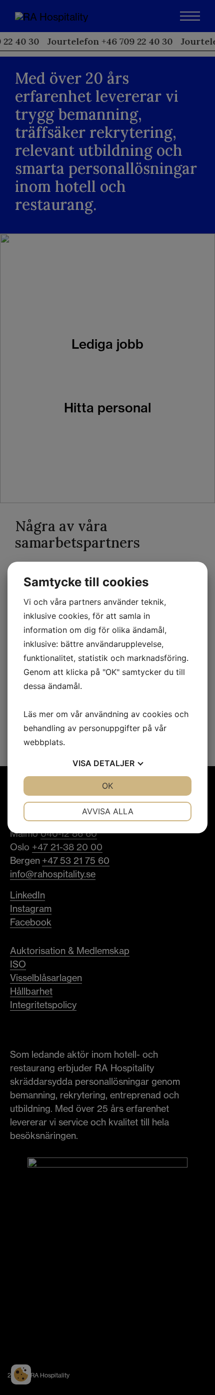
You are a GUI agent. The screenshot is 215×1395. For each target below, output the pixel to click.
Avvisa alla (108, 811)
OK (107, 786)
